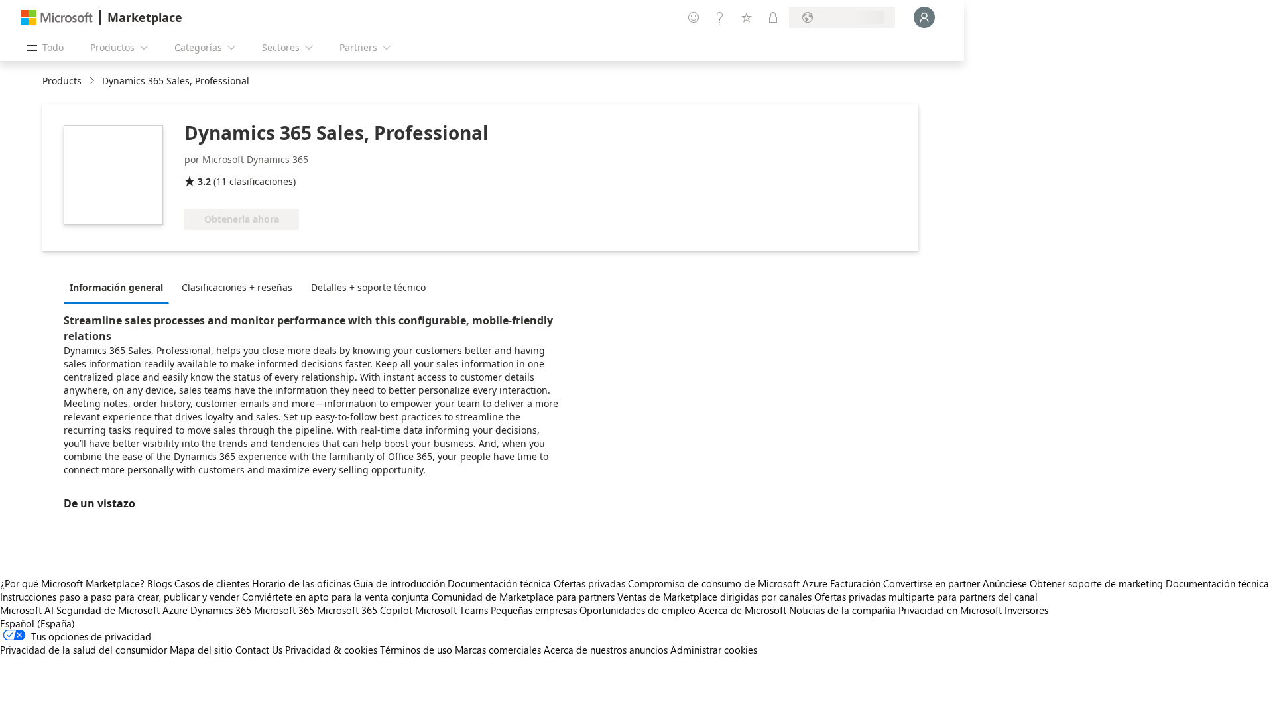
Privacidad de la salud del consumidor (83, 649)
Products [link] (62, 80)
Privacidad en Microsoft (950, 610)
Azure (175, 610)
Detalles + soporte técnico (368, 287)
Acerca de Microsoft (742, 610)
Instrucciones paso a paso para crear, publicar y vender (119, 596)
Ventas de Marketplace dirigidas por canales (714, 596)
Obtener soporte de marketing (1096, 583)
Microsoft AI (27, 610)
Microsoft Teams (451, 610)
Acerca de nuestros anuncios (606, 649)
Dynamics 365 (220, 610)
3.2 (204, 181)
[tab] (120, 287)
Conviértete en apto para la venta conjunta (335, 596)
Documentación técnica (499, 583)
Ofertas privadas (589, 583)
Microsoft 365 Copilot (364, 610)
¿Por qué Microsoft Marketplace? (72, 583)
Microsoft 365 (284, 610)
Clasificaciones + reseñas (237, 287)
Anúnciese (1005, 583)
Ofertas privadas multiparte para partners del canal (926, 596)
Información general (116, 287)
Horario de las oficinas (301, 583)
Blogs (159, 583)
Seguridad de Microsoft (108, 610)
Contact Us (258, 649)
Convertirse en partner (931, 583)
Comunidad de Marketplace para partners (523, 596)
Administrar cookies (713, 649)
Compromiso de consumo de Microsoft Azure (729, 583)
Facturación (855, 583)
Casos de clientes (211, 583)
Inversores (1026, 610)
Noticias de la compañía (842, 610)
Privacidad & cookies (331, 649)
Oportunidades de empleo (637, 610)
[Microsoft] (57, 17)
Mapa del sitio (201, 649)
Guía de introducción (399, 583)
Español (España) (37, 623)
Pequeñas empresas (534, 610)
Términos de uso (416, 649)
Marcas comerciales (498, 649)
